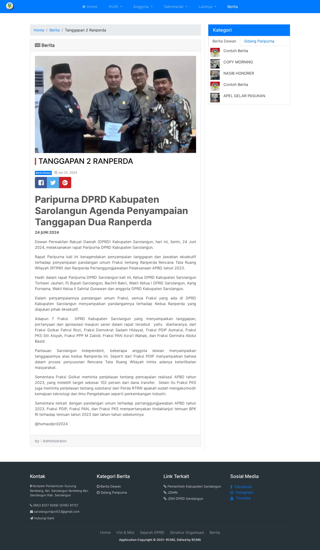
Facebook (243, 486)
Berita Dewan (43, 173)
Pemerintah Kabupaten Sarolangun (194, 486)
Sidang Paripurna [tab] (259, 41)
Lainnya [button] (206, 6)
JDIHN (172, 492)
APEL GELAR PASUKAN (244, 95)
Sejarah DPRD (152, 532)
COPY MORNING (238, 62)
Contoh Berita (235, 50)
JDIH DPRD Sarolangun (185, 498)
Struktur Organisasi (187, 532)
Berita (232, 6)
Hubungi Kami (44, 518)
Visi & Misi (125, 532)
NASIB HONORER (238, 73)
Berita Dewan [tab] (224, 41)
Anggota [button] (141, 6)
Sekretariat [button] (174, 6)
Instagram (244, 492)
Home (91, 6)
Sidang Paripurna (113, 492)
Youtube (243, 498)
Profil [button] (114, 6)
